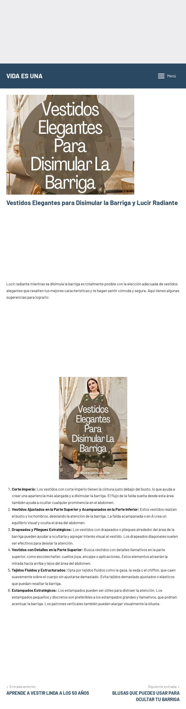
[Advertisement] (93, 32)
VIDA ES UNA (24, 76)
